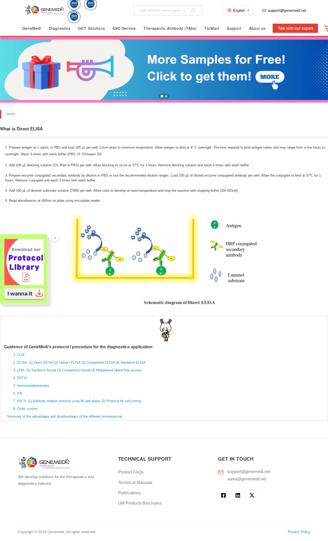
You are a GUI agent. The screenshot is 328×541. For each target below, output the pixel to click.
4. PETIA (15, 378)
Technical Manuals (135, 482)
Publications (129, 493)
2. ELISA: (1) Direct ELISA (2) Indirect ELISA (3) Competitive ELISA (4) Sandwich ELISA (75, 362)
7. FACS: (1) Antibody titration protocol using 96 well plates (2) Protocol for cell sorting (72, 401)
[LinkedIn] (237, 495)
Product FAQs (131, 472)
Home (10, 114)
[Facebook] (223, 495)
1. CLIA (14, 355)
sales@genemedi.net (247, 479)
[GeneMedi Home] (64, 463)
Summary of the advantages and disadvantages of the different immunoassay (63, 416)
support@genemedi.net (249, 471)
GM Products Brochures (139, 503)
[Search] (193, 10)
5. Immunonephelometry (26, 386)
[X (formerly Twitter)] (252, 495)
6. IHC (13, 393)
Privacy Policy (299, 532)
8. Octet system (20, 409)
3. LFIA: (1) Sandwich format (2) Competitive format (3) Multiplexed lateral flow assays (73, 370)
